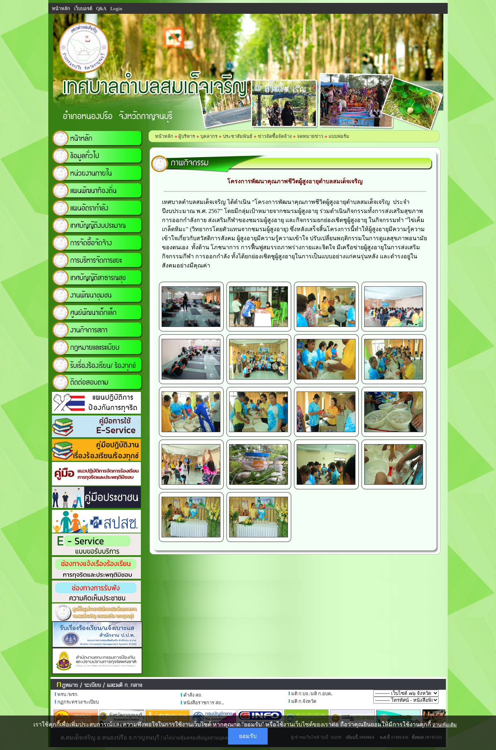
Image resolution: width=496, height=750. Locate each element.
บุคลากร (208, 136)
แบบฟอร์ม (339, 136)
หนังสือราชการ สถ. (202, 702)
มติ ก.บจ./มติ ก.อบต (311, 693)
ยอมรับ (248, 736)
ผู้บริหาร (186, 136)
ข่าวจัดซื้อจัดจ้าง (275, 136)
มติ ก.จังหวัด (303, 701)
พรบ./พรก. (67, 694)
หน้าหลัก (164, 136)
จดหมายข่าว (310, 136)
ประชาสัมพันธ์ (237, 136)
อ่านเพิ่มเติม (444, 724)
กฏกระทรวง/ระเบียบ (78, 702)
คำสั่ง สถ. (192, 695)
